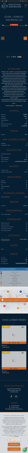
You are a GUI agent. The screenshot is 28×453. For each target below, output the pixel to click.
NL (25, 1)
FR (20, 1)
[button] (14, 269)
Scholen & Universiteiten (15, 275)
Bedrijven (15, 276)
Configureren (15, 440)
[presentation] (2, 38)
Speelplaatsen (15, 278)
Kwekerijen (15, 280)
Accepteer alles (15, 449)
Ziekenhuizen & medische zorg (15, 283)
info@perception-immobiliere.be (15, 409)
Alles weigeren (15, 444)
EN (22, 1)
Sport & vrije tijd (15, 281)
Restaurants (14, 285)
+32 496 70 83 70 (15, 405)
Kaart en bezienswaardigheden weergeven (15, 300)
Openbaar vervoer (15, 272)
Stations (14, 273)
